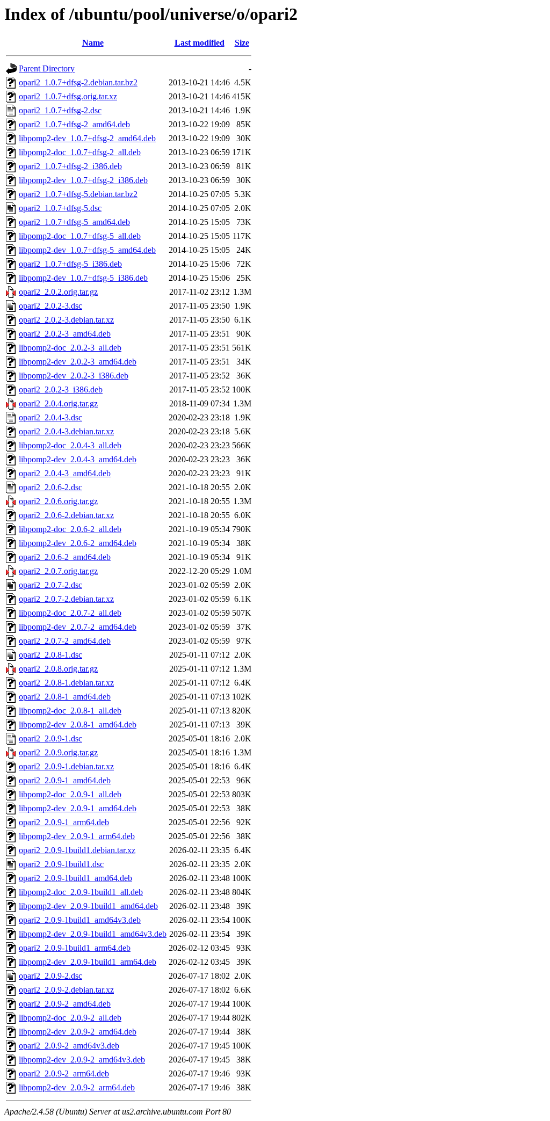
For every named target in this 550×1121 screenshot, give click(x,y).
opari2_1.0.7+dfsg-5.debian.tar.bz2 (78, 194)
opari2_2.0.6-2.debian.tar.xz (66, 515)
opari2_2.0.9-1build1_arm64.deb (75, 947)
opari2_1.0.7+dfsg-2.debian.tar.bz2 (78, 82)
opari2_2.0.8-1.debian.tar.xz (66, 682)
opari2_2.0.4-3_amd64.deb (65, 473)
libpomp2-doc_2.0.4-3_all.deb (70, 445)
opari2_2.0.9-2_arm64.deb (64, 1073)
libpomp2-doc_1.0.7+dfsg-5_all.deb (80, 236)
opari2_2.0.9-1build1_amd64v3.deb (80, 920)
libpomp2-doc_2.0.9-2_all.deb (70, 1017)
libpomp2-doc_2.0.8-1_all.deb (70, 710)
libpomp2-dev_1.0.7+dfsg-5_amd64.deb (87, 249)
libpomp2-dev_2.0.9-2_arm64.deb (77, 1087)
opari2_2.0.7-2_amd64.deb (65, 640)
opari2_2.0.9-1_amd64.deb (65, 780)
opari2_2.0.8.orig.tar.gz (58, 668)
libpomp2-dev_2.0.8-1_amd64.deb (77, 724)
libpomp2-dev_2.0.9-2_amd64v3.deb (82, 1059)
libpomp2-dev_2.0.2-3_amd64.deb (77, 361)
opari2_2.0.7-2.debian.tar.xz (66, 598)
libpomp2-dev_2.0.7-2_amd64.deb (77, 626)
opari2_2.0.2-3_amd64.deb (65, 333)
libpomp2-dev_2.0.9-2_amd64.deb (77, 1031)
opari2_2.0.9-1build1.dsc (61, 864)
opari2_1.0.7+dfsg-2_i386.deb (70, 166)
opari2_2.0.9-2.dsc (50, 975)
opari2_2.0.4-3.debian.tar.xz (66, 431)
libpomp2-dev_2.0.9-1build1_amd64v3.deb (93, 933)
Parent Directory (47, 68)
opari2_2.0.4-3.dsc (50, 417)
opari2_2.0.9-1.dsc (50, 738)
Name (93, 42)
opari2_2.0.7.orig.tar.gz (58, 571)
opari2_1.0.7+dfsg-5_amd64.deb (74, 222)
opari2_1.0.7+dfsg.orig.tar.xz (68, 96)
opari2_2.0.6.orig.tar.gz (58, 501)
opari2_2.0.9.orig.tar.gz (58, 752)
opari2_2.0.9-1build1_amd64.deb (75, 878)
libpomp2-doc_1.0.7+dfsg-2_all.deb (80, 152)
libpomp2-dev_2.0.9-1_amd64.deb (77, 808)
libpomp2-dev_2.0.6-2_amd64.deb (77, 543)
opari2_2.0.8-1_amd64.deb (65, 696)
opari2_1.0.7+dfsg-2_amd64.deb (74, 124)
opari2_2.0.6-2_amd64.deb (65, 557)
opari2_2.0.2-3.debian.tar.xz (66, 319)
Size (242, 42)
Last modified (200, 42)
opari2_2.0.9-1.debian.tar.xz (66, 766)
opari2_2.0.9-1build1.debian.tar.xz (77, 850)
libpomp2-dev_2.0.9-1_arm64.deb (77, 836)
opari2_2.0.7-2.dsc (50, 584)
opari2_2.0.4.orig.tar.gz (58, 403)
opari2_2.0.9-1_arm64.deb (64, 822)
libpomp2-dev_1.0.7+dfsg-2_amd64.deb (87, 138)
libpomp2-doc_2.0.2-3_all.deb (70, 347)
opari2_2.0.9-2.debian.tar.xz (66, 989)
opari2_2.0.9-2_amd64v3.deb (69, 1045)
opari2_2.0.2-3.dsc (50, 305)
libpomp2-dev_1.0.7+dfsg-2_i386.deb (83, 180)
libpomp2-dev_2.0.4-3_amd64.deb (77, 459)
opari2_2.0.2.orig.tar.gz (58, 291)
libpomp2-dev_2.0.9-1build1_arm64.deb (87, 961)
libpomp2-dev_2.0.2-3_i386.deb (73, 375)
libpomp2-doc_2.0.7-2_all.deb (70, 612)
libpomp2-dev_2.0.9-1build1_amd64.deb (88, 906)
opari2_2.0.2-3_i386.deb (61, 389)
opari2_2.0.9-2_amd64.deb (65, 1003)
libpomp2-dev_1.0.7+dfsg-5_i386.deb (83, 277)
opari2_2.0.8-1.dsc (50, 654)
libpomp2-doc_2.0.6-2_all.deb (70, 529)
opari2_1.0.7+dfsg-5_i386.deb (70, 263)
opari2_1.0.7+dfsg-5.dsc (60, 208)
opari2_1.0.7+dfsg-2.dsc (60, 110)
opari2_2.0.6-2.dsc (50, 487)
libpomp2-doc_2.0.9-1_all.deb (70, 794)
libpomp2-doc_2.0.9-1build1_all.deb (81, 892)
